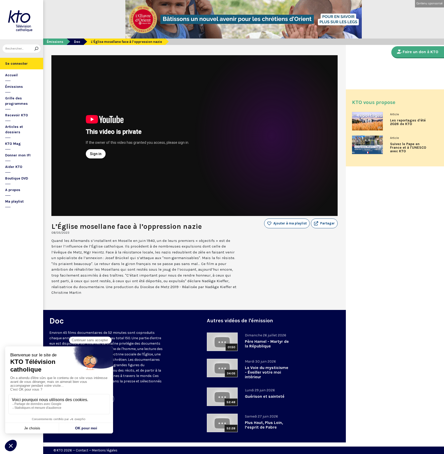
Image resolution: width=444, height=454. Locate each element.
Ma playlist (14, 201)
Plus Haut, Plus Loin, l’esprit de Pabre (264, 425)
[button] (324, 223)
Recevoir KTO (16, 115)
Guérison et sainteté (264, 396)
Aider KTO (13, 167)
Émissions (14, 86)
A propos (12, 190)
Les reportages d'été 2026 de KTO (408, 122)
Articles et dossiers (14, 129)
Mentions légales (104, 450)
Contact (82, 450)
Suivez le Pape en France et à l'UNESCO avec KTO (408, 147)
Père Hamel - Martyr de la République (267, 343)
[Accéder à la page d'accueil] (21, 19)
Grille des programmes (16, 101)
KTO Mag (13, 143)
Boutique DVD (16, 178)
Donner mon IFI (18, 155)
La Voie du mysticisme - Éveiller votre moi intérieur (266, 372)
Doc (77, 42)
